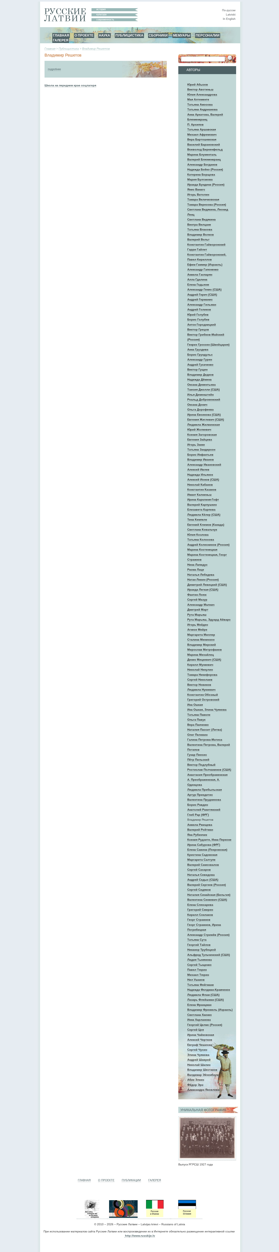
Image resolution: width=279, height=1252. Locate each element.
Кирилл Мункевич (200, 664)
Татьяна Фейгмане (200, 984)
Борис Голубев (198, 319)
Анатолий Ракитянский (203, 809)
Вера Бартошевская (201, 139)
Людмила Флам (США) (203, 994)
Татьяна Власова (199, 229)
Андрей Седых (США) (202, 879)
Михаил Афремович (202, 134)
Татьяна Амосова (200, 104)
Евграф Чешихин (199, 1044)
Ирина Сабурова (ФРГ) (203, 844)
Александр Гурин (199, 359)
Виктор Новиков (199, 684)
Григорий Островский (203, 699)
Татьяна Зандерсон (201, 449)
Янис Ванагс (196, 189)
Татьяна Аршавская (201, 129)
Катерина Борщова (201, 174)
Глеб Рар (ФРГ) (198, 814)
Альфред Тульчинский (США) (208, 954)
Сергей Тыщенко (199, 964)
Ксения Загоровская (202, 434)
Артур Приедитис (200, 794)
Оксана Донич (197, 404)
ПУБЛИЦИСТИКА (129, 35)
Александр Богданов (202, 164)
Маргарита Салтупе (201, 859)
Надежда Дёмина (199, 379)
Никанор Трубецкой (201, 949)
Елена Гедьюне (198, 284)
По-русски (228, 10)
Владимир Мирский (201, 644)
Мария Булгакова (200, 179)
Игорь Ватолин (198, 194)
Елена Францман (199, 1004)
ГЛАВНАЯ (61, 35)
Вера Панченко (198, 724)
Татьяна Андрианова (202, 109)
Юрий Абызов (197, 84)
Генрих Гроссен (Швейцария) (208, 344)
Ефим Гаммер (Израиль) (204, 264)
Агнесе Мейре (197, 629)
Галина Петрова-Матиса (204, 739)
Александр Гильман (201, 304)
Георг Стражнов (198, 919)
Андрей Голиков (199, 309)
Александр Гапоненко (203, 269)
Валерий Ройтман (200, 829)
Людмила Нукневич (201, 689)
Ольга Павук (196, 719)
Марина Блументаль (202, 154)
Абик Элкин (195, 1079)
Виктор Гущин (197, 369)
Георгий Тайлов (199, 944)
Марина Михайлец (200, 654)
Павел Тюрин (197, 969)
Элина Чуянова (198, 1054)
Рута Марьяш (196, 614)
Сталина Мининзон (200, 639)
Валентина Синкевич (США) (207, 899)
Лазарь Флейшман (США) (205, 999)
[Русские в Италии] (154, 1217)
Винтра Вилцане (199, 224)
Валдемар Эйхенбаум (203, 1074)
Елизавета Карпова (201, 509)
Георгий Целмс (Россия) (204, 1024)
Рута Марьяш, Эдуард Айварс (209, 619)
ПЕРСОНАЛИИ (208, 35)
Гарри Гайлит (197, 249)
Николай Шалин (198, 1064)
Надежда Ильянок (200, 474)
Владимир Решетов (96, 48)
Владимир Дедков (200, 374)
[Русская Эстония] (186, 1217)
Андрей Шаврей (199, 1059)
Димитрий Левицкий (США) (207, 584)
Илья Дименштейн (200, 394)
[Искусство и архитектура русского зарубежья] (123, 1217)
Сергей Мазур (197, 599)
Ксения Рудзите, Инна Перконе (209, 839)
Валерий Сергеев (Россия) (206, 884)
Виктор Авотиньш (200, 89)
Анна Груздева (197, 349)
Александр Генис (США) (204, 289)
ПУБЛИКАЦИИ (131, 1180)
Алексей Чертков (199, 1039)
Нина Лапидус (197, 564)
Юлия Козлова (198, 534)
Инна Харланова (199, 1019)
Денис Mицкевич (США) (204, 659)
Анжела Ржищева (199, 824)
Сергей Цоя (195, 1029)
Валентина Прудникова (204, 799)
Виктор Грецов (198, 329)
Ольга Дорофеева (200, 409)
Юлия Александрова (202, 94)
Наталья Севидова (201, 874)
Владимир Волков (200, 234)
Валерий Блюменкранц (204, 159)
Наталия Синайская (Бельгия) (208, 894)
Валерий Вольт (198, 239)
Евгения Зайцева (199, 439)
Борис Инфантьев (200, 454)
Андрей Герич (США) (202, 294)
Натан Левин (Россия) (203, 579)
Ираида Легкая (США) (202, 589)
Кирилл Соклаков (200, 914)
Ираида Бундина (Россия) (205, 184)
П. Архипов (195, 124)
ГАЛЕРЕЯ (60, 40)
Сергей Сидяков (199, 889)
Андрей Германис (200, 299)
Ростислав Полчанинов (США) (209, 769)
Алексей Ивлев (198, 469)
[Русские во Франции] (170, 1217)
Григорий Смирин (200, 909)
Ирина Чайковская (200, 1034)
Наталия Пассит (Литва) (204, 729)
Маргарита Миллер (201, 634)
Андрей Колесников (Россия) (208, 544)
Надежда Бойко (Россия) (205, 169)
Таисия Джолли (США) (203, 389)
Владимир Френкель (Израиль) (210, 1009)
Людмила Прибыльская (204, 789)
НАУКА (104, 35)
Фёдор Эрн (195, 1084)
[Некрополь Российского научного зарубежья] (92, 1217)
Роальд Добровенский (203, 399)
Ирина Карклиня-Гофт (203, 499)
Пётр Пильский (198, 759)
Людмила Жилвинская (203, 424)
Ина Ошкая (195, 704)
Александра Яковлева (203, 1089)
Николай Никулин (200, 669)
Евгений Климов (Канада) (205, 524)
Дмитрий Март (197, 609)
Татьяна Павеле (198, 714)
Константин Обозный (202, 694)
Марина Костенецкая (202, 549)
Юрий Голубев (198, 314)
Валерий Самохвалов (203, 864)
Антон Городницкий (201, 324)
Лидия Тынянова (199, 959)
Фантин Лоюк (196, 594)
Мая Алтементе (198, 99)
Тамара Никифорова (202, 674)
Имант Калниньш (199, 494)
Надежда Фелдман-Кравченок (208, 989)
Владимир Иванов (200, 459)
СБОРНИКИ (158, 35)
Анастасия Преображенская (207, 774)
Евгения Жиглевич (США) (205, 419)
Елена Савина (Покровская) (207, 849)
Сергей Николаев (199, 679)
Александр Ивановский (204, 464)
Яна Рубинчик (197, 834)
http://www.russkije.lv (140, 1235)
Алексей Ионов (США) (203, 479)
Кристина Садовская (202, 854)
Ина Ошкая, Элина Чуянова (207, 709)
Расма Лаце (195, 569)
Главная (50, 48)
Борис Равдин (197, 804)
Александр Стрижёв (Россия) (208, 934)
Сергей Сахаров (199, 869)
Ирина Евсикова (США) (204, 414)
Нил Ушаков (196, 979)
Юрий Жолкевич (199, 429)
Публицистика (69, 48)
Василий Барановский (203, 144)
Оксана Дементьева (201, 384)
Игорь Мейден (197, 624)
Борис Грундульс (200, 354)
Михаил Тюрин (198, 974)
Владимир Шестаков (202, 1069)
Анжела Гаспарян (199, 274)
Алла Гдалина (197, 279)
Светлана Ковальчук (202, 529)
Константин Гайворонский (206, 244)
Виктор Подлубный (201, 764)
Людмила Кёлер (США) (203, 514)
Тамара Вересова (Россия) (206, 204)
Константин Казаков (201, 489)
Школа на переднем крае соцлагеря (70, 85)
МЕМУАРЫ (181, 35)
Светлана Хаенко (199, 1014)
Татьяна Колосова (200, 539)
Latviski (230, 14)
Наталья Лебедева (200, 574)
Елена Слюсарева (200, 904)
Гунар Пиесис (197, 754)
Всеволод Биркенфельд (205, 149)
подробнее (54, 69)
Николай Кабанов (200, 484)
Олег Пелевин (197, 734)
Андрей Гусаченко (200, 364)
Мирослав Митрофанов (204, 649)
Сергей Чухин (197, 1049)
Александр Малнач (200, 604)
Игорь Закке (196, 444)
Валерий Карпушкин (202, 504)
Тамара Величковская (203, 199)
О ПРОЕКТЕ (84, 35)
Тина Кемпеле (197, 519)
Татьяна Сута (196, 939)
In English (229, 18)
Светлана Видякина (201, 219)
